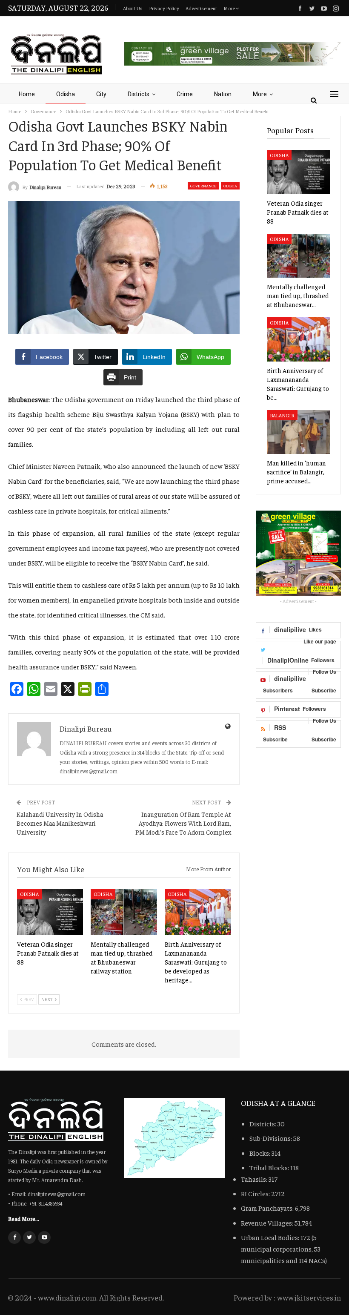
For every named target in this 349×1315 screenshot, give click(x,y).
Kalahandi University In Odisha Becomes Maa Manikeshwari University (60, 823)
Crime (185, 94)
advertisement (201, 8)
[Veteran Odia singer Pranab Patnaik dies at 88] (50, 912)
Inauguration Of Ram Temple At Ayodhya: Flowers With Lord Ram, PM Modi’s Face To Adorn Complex (183, 823)
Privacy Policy (164, 8)
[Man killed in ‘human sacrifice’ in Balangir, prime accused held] (298, 432)
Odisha (65, 94)
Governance (203, 185)
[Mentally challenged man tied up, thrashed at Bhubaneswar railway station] (124, 912)
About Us (133, 8)
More (229, 8)
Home (27, 94)
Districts (138, 94)
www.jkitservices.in (309, 1297)
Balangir (282, 415)
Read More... (23, 1218)
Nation (223, 94)
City (101, 94)
